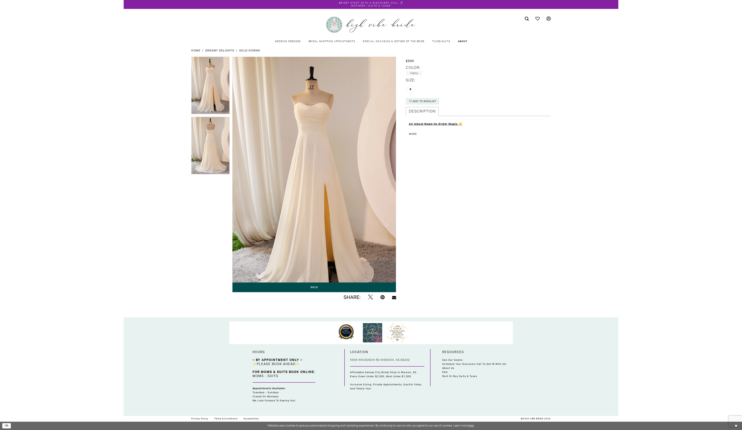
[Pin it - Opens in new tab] (382, 297)
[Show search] (527, 18)
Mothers (358, 6)
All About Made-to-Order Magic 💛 (435, 124)
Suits (273, 376)
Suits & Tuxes (379, 6)
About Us (448, 368)
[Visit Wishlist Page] (537, 18)
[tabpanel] (210, 87)
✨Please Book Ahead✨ (276, 364)
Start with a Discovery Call (374, 3)
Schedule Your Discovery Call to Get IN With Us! (474, 364)
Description (422, 111)
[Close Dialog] (736, 425)
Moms (258, 376)
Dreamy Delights (219, 50)
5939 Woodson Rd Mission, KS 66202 (380, 360)
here (471, 425)
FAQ (445, 372)
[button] (548, 18)
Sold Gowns (249, 50)
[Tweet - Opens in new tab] (370, 297)
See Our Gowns (452, 360)
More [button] (413, 134)
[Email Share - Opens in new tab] (394, 297)
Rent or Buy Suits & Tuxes (459, 376)
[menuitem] (527, 18)
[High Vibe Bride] (371, 24)
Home (195, 50)
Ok (7, 425)
